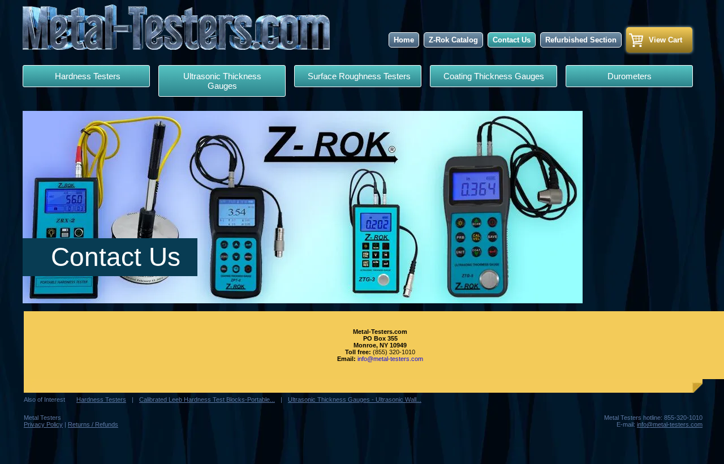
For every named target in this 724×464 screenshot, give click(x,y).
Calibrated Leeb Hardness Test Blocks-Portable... (207, 399)
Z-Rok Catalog (453, 40)
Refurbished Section (581, 40)
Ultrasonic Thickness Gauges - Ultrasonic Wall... (354, 399)
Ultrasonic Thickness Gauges (222, 81)
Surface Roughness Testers (358, 76)
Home (404, 40)
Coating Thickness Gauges (493, 76)
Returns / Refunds (93, 424)
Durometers (629, 76)
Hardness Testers (87, 76)
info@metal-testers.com (390, 358)
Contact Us (512, 40)
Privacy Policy (43, 424)
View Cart (665, 40)
